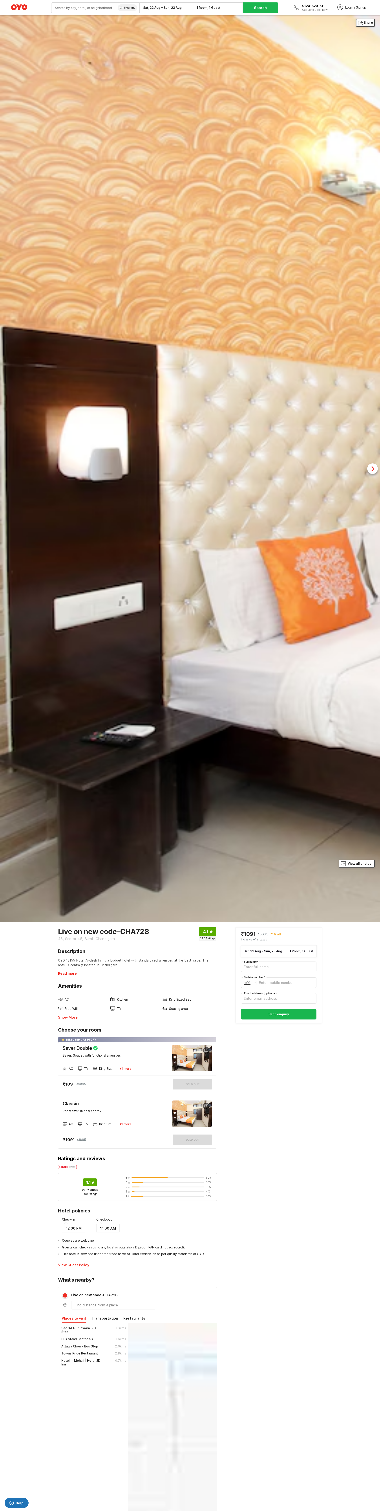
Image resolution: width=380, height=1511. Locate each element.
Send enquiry (279, 1014)
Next (372, 468)
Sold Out (192, 1139)
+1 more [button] (125, 1068)
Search (260, 7)
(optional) (260, 993)
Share (368, 22)
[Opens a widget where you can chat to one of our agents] (16, 1503)
